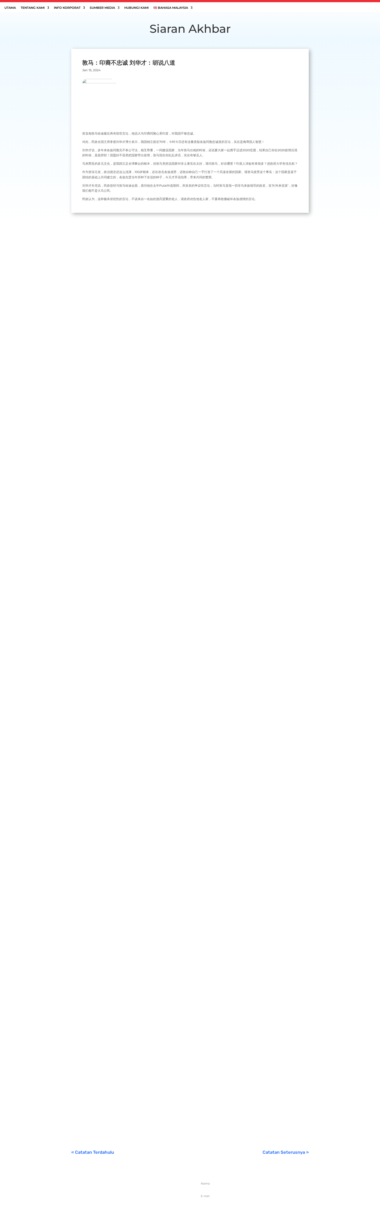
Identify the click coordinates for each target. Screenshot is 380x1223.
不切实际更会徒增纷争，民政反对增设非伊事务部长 (120, 388)
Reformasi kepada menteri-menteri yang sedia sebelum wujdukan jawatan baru (150, 586)
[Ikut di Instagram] (137, 1204)
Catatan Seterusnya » (286, 1152)
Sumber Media (102, 8)
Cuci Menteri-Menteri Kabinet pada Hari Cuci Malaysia (126, 988)
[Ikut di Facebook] (117, 1204)
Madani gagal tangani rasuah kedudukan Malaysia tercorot (130, 1048)
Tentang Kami (33, 8)
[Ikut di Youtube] (146, 1204)
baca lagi (82, 415)
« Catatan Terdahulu (92, 1152)
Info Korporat (67, 8)
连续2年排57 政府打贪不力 (99, 1109)
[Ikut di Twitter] (127, 1204)
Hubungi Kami (136, 8)
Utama (10, 8)
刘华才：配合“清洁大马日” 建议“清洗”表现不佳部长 (120, 790)
